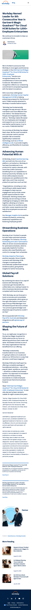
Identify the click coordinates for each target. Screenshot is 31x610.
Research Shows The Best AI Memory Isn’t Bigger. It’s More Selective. (21, 549)
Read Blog (4, 497)
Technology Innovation (21, 536)
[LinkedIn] (11, 598)
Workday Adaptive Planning (12, 256)
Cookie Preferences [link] (23, 605)
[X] (8, 598)
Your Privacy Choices (11, 605)
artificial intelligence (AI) (12, 142)
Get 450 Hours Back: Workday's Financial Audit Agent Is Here (21, 577)
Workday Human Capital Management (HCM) (15, 96)
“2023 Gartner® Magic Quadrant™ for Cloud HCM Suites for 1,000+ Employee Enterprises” (15, 388)
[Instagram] (23, 598)
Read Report (5, 475)
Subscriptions (20, 603)
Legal (8, 603)
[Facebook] (15, 598)
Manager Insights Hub (13, 215)
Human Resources (12, 536)
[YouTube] (19, 598)
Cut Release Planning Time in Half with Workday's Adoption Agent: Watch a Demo (20, 563)
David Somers (11, 42)
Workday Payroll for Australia (13, 317)
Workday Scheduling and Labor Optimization (15, 240)
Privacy (13, 603)
